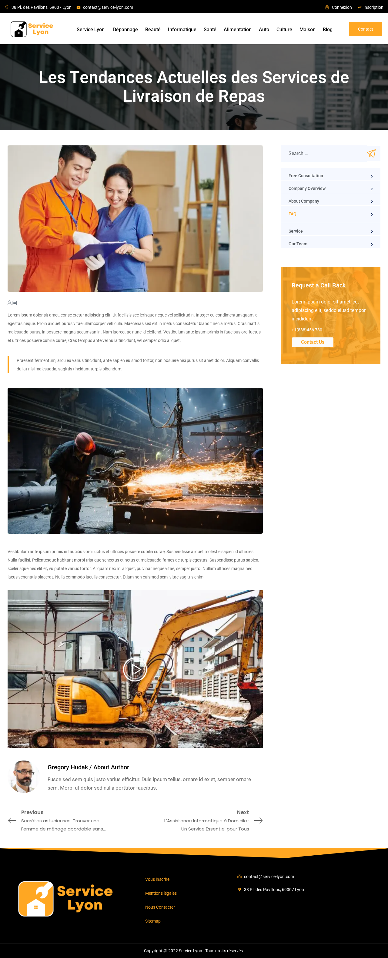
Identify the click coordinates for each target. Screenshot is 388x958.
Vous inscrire (157, 879)
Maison (307, 29)
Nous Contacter (160, 907)
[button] (365, 29)
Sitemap (153, 921)
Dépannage (125, 29)
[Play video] (135, 669)
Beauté (153, 29)
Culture (284, 29)
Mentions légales (161, 893)
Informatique (182, 29)
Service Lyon (91, 29)
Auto (264, 29)
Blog (328, 29)
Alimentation (238, 29)
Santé (210, 29)
